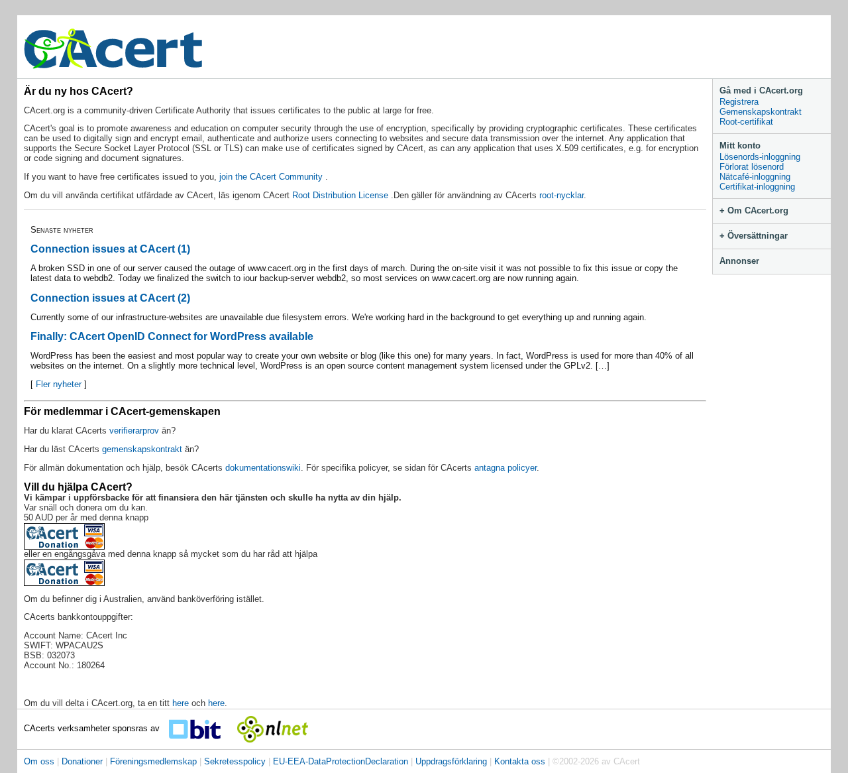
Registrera (739, 102)
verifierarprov (135, 431)
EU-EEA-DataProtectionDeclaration (340, 761)
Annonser (739, 261)
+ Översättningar (753, 236)
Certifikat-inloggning (757, 187)
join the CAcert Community (272, 177)
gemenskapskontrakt (142, 449)
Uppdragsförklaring (451, 761)
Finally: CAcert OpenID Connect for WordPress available (171, 336)
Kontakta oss (519, 761)
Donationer (82, 761)
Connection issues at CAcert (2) (110, 298)
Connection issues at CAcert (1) (110, 249)
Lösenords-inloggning (759, 157)
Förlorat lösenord (751, 167)
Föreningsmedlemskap (153, 761)
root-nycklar (561, 195)
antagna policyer (505, 468)
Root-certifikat (746, 122)
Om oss (39, 761)
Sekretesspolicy (235, 761)
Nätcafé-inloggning (754, 177)
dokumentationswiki (263, 468)
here (180, 703)
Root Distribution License (341, 195)
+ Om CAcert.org (753, 210)
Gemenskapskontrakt (760, 112)
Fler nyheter (58, 384)
